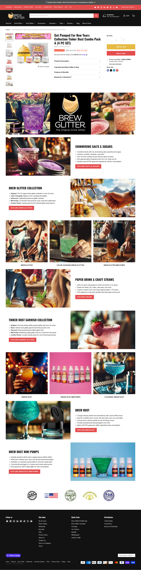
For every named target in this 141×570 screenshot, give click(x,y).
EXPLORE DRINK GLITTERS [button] (21, 208)
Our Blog (74, 526)
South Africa (108, 524)
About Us (42, 537)
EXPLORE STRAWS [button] (84, 297)
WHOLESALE (18, 7)
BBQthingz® (75, 535)
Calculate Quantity (39, 561)
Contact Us (42, 540)
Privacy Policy (43, 535)
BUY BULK (38, 7)
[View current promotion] (70, 2)
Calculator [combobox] (52, 23)
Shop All (13, 561)
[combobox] (61, 15)
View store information (115, 64)
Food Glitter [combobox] (30, 23)
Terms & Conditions (45, 543)
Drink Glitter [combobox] (18, 23)
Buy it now (121, 53)
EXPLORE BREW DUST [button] (86, 430)
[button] (133, 16)
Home (8, 29)
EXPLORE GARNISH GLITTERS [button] (23, 340)
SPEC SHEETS (58, 7)
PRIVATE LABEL (28, 7)
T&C (70, 7)
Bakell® (73, 532)
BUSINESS (9, 7)
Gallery (64, 561)
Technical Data (55, 561)
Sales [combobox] (61, 23)
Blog (78, 23)
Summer (8, 23)
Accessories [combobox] (41, 23)
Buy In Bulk (21, 561)
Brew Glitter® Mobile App (79, 521)
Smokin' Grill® (75, 537)
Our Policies (75, 529)
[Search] (96, 15)
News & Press (86, 23)
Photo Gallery (43, 524)
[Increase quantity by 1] (123, 40)
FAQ (66, 7)
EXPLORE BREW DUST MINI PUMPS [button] (24, 471)
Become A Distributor (111, 526)
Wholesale (42, 526)
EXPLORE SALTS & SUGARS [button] (88, 166)
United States (108, 521)
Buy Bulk (41, 529)
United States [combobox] (127, 7)
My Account (42, 521)
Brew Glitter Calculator (78, 524)
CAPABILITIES (47, 7)
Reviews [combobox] (70, 23)
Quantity (109, 35)
